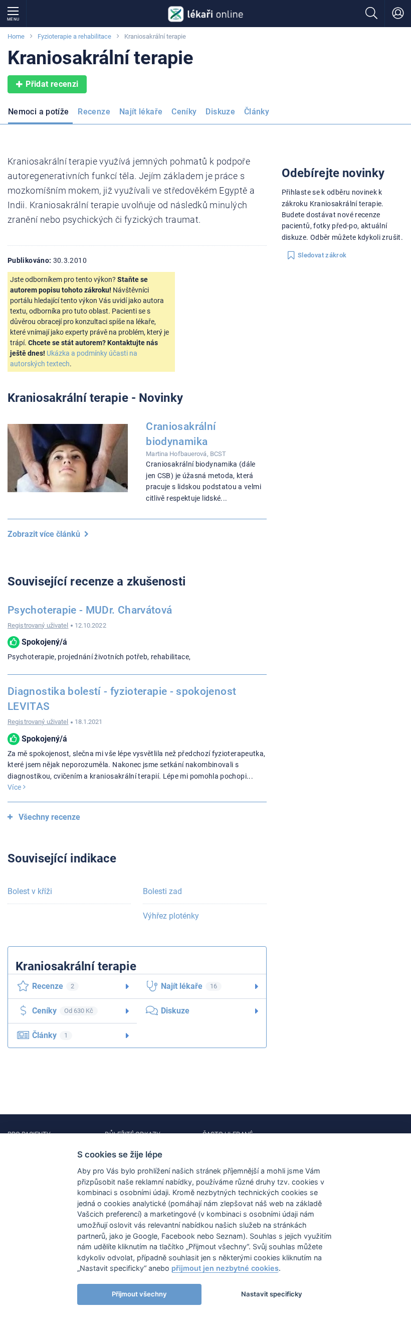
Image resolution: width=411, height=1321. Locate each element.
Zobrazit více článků (46, 534)
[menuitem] (40, 114)
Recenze (94, 111)
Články (256, 111)
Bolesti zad (162, 891)
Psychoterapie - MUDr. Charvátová (90, 610)
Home (16, 36)
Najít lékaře (140, 111)
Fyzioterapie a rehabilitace (74, 36)
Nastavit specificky (271, 1294)
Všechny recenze (49, 817)
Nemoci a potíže (38, 111)
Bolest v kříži (30, 891)
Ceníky (183, 111)
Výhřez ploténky (171, 916)
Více (15, 787)
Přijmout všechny (139, 1294)
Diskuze (220, 111)
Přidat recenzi (52, 84)
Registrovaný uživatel (38, 625)
